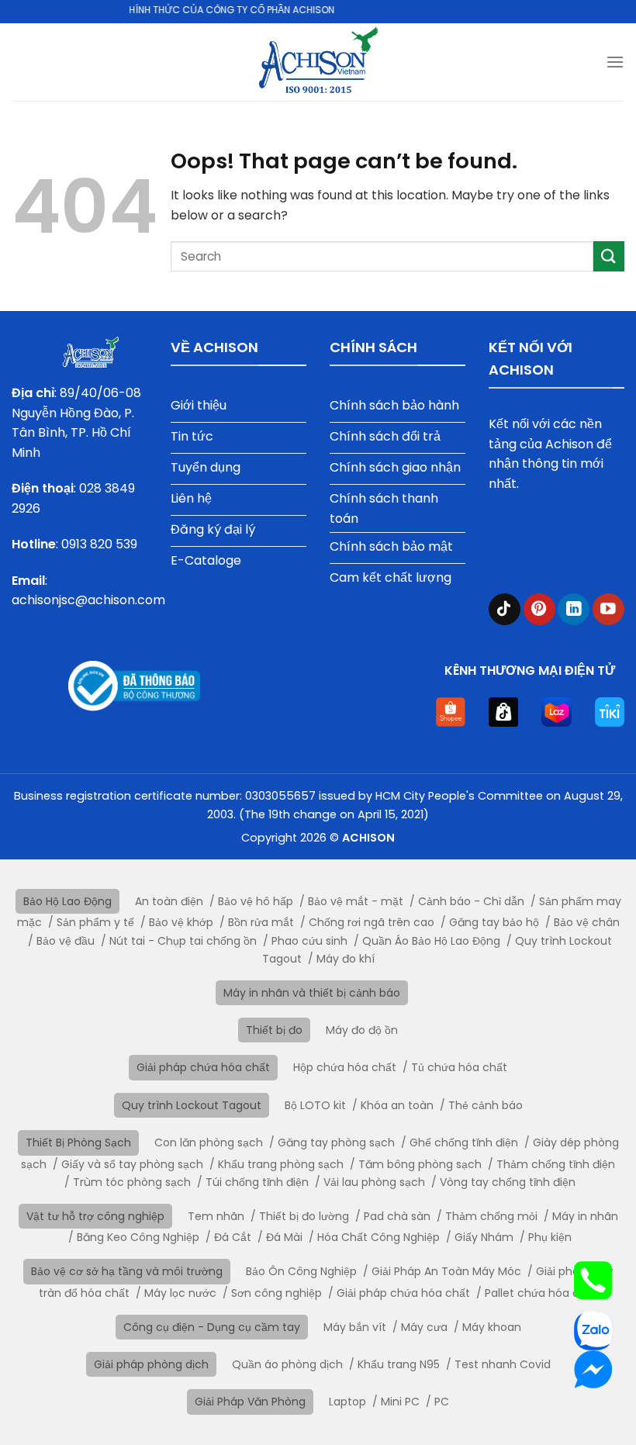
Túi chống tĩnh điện (257, 1182)
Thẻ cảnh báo (485, 1105)
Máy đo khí (345, 958)
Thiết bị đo (274, 1030)
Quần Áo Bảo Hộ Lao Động (431, 941)
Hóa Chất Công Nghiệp (378, 1237)
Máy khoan (491, 1327)
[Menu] (615, 62)
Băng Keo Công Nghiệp (138, 1237)
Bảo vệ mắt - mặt (355, 901)
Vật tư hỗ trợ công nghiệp (95, 1216)
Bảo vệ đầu (65, 941)
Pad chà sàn (397, 1216)
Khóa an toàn (397, 1105)
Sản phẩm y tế (95, 922)
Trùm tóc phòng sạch (132, 1182)
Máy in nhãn (585, 1216)
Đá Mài (284, 1237)
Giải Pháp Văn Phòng (250, 1401)
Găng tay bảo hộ (494, 922)
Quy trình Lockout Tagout (191, 1105)
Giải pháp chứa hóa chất (203, 1067)
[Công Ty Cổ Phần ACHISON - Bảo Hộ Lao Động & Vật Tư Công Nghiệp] (318, 62)
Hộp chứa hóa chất (344, 1067)
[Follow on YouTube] (608, 609)
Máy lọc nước (180, 1293)
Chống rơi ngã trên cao (371, 922)
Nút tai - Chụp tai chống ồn (183, 941)
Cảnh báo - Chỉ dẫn (471, 901)
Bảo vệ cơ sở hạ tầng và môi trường (127, 1271)
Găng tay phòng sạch (336, 1142)
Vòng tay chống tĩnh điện (508, 1182)
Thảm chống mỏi (491, 1216)
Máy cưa (424, 1327)
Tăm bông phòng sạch (420, 1164)
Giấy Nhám (484, 1237)
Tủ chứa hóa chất (459, 1067)
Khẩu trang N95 (399, 1364)
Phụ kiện (550, 1237)
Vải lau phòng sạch (374, 1182)
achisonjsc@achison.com (88, 600)
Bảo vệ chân (587, 922)
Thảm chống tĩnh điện (555, 1164)
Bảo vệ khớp (181, 922)
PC (441, 1401)
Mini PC (400, 1401)
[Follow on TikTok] (504, 609)
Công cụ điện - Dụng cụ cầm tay (211, 1327)
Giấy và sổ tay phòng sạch (132, 1164)
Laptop (347, 1401)
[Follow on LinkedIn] (573, 609)
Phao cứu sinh (309, 941)
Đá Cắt (232, 1237)
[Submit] (608, 256)
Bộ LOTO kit (315, 1105)
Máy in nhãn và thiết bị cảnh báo (311, 993)
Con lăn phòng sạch (208, 1142)
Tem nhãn (216, 1216)
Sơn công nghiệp (276, 1293)
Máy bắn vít (354, 1327)
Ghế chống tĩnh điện (464, 1142)
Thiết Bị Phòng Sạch (78, 1142)
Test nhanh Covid (503, 1364)
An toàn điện (169, 901)
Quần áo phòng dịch (287, 1364)
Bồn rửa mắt (261, 922)
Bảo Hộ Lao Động (67, 901)
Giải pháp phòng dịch (151, 1364)
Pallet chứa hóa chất (541, 1293)
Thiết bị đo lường (304, 1216)
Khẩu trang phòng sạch (281, 1164)
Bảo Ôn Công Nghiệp (301, 1271)
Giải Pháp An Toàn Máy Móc (446, 1271)
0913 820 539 (99, 544)
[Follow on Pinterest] (539, 609)
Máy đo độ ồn (362, 1030)
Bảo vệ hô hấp (255, 901)
